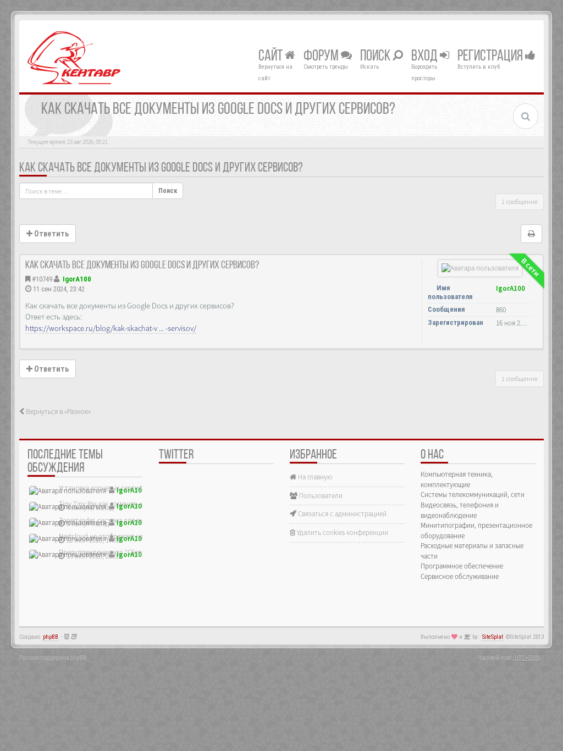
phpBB (50, 636)
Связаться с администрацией (341, 513)
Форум (322, 56)
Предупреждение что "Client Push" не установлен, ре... (141, 552)
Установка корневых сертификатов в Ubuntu (126, 488)
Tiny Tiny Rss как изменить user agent (114, 504)
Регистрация (491, 56)
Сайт (271, 56)
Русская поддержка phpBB (52, 657)
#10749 (42, 279)
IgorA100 (77, 279)
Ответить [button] (50, 233)
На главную (314, 477)
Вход (425, 56)
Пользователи (320, 495)
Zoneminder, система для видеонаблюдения (125, 520)
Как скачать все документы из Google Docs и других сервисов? (161, 168)
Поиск (376, 56)
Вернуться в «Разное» (57, 411)
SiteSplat (492, 636)
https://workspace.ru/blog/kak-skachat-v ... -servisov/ (110, 328)
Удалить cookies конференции (341, 532)
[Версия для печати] (531, 233)
